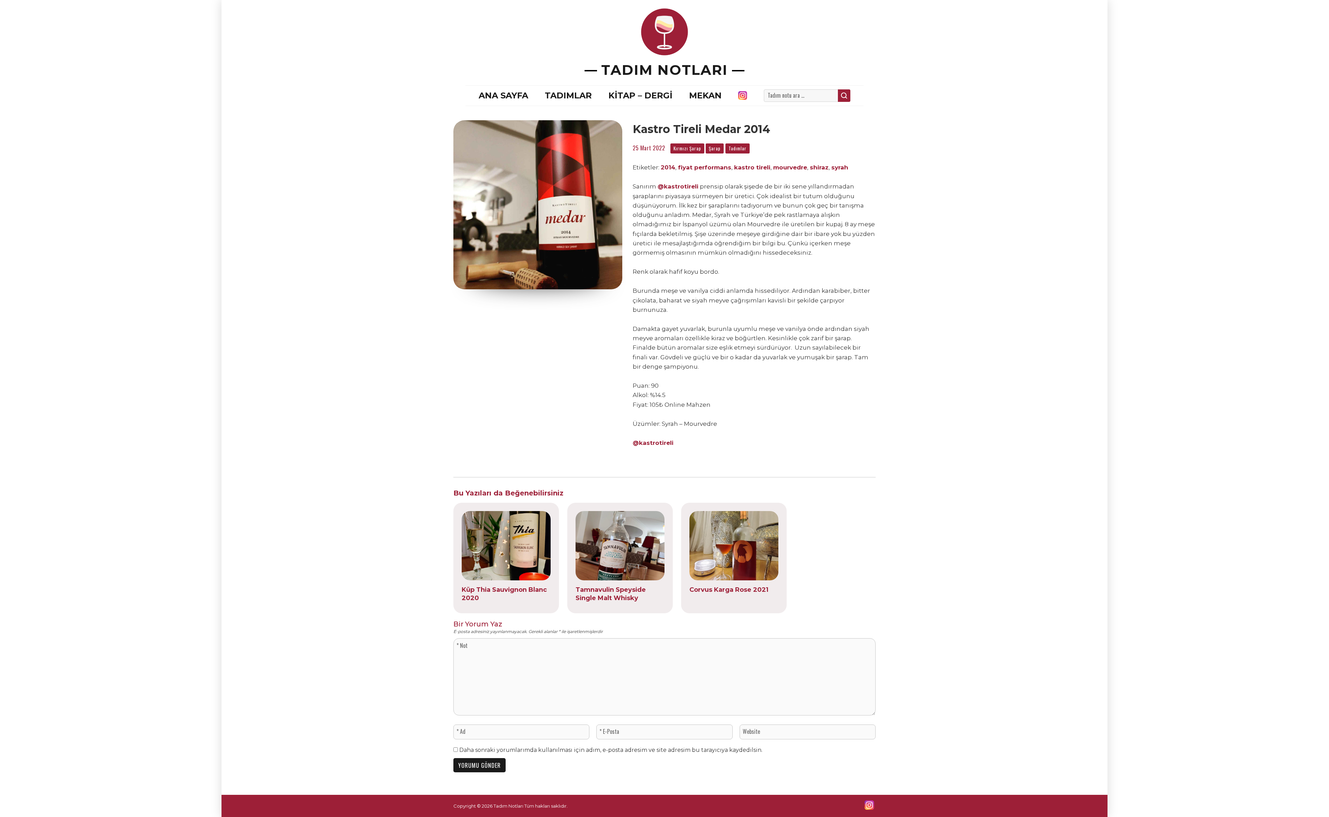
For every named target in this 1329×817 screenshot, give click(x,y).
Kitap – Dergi (640, 95)
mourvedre (790, 167)
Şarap (715, 148)
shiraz (819, 167)
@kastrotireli (678, 186)
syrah (839, 167)
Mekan (705, 95)
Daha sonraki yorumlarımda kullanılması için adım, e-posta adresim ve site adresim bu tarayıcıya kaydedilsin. (610, 750)
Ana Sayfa (503, 95)
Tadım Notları (664, 69)
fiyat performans (704, 167)
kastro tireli (752, 167)
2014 (668, 167)
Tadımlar (568, 95)
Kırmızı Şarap (687, 148)
